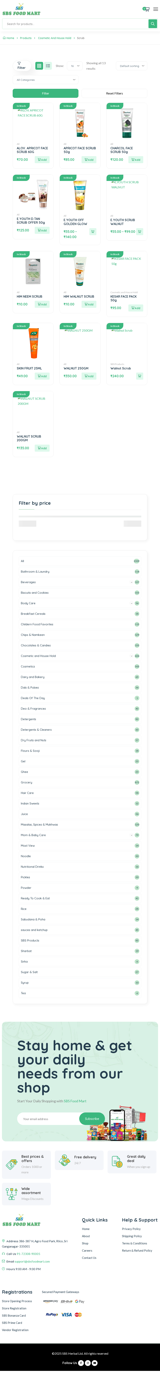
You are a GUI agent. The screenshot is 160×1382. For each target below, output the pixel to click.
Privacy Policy (131, 1229)
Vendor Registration (15, 1330)
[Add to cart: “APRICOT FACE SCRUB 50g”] (89, 159)
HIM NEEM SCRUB (29, 296)
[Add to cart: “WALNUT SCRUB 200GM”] (42, 448)
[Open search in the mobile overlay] (80, 23)
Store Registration (14, 1308)
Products (26, 38)
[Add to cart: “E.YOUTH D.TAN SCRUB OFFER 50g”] (42, 230)
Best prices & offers (32, 1158)
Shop (85, 1243)
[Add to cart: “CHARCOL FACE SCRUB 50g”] (135, 159)
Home (10, 38)
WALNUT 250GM (76, 368)
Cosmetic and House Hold (54, 38)
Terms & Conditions (134, 1243)
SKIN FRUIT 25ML (29, 368)
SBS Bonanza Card (14, 1315)
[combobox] (75, 65)
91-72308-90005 (28, 1254)
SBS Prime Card (12, 1322)
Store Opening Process (17, 1301)
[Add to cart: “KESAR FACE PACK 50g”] (135, 307)
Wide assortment (31, 1191)
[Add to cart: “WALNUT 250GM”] (89, 376)
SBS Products (117, 364)
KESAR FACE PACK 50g (123, 298)
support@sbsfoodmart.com (32, 1261)
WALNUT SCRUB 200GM (29, 438)
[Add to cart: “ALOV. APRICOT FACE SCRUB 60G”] (42, 159)
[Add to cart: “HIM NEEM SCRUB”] (42, 304)
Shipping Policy (132, 1236)
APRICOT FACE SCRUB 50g (80, 150)
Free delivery (85, 1157)
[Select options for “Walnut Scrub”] (139, 376)
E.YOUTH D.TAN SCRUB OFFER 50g (31, 220)
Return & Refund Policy (137, 1250)
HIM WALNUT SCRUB (79, 296)
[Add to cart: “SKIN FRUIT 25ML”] (42, 376)
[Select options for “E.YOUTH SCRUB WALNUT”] (139, 231)
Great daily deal (136, 1158)
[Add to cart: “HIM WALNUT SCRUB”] (89, 304)
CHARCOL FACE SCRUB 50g (121, 150)
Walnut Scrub (120, 368)
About (86, 1236)
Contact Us (89, 1257)
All (18, 143)
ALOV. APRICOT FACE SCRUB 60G (32, 150)
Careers (87, 1250)
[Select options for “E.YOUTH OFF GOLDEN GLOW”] (92, 231)
